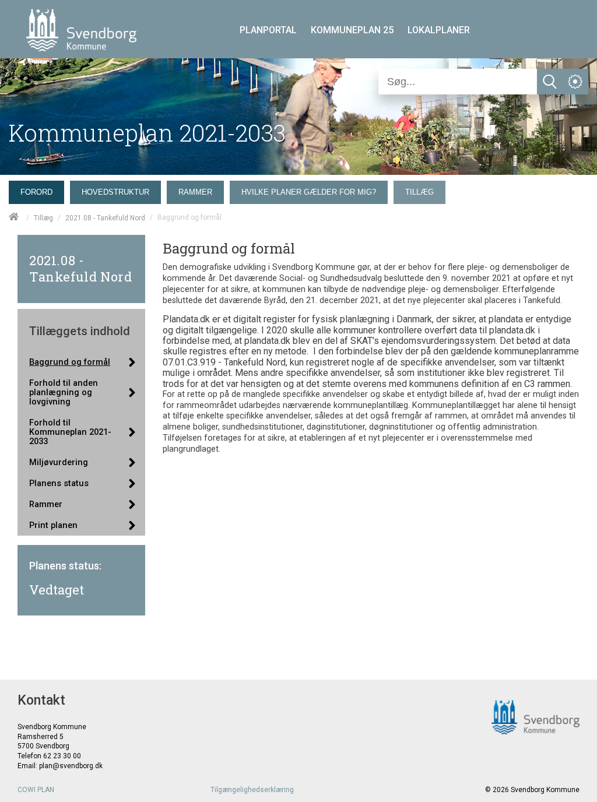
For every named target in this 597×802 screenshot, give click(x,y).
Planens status (59, 483)
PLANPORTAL (268, 30)
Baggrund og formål (69, 362)
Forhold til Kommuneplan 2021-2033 (70, 431)
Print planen (53, 525)
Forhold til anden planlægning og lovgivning (63, 392)
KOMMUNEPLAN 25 (352, 30)
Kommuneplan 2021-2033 (147, 132)
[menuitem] (39, 189)
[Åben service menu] (575, 81)
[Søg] (550, 81)
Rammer (45, 504)
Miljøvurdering (58, 462)
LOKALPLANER (439, 30)
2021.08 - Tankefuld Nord (105, 218)
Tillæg (43, 218)
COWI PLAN (35, 790)
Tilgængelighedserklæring (252, 790)
